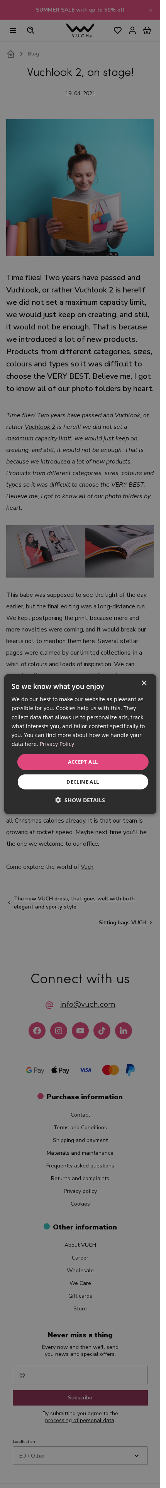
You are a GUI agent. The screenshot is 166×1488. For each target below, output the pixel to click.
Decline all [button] (82, 781)
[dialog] (80, 744)
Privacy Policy (57, 743)
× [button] (144, 683)
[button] (80, 799)
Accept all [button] (83, 761)
